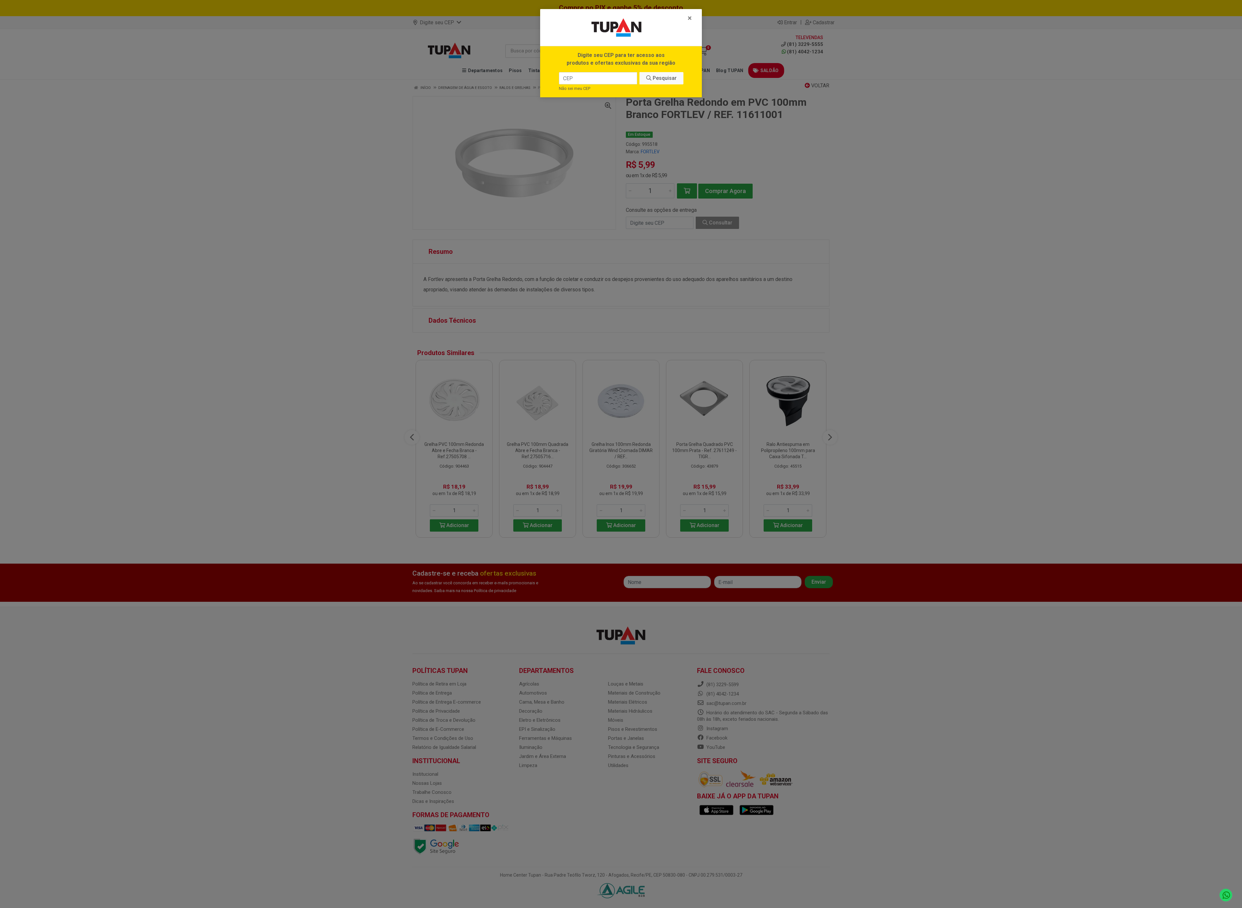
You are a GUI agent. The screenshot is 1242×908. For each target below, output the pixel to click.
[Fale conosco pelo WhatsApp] (1226, 895)
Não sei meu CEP (574, 88)
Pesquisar (664, 78)
